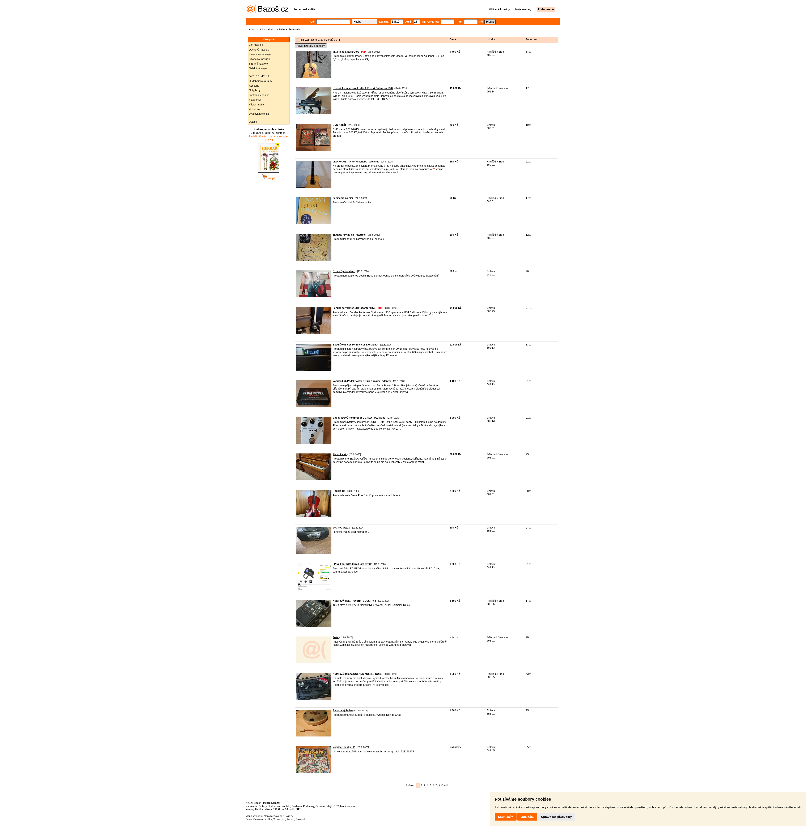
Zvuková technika (259, 113)
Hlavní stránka (257, 29)
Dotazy (263, 806)
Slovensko (279, 819)
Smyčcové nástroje (260, 59)
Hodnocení (274, 806)
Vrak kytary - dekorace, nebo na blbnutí (356, 161)
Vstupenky (255, 99)
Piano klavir (340, 454)
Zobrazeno (532, 39)
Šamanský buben (343, 710)
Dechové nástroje (259, 49)
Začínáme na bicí (343, 198)
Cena (453, 39)
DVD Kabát (339, 124)
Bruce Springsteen (344, 271)
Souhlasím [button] (505, 816)
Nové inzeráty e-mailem (310, 45)
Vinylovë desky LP (344, 747)
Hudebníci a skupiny (260, 81)
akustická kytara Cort (346, 51)
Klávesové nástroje (260, 54)
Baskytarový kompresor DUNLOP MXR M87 (359, 417)
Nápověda (252, 806)
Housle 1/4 (339, 491)
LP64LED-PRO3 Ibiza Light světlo (352, 564)
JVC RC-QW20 (341, 527)
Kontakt (286, 806)
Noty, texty (254, 90)
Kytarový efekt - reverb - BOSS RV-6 (354, 600)
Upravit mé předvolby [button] (556, 816)
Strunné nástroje (258, 63)
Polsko (290, 819)
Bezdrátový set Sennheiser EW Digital (355, 344)
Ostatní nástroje (258, 68)
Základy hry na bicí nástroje (349, 234)
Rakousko (301, 819)
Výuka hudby (256, 104)
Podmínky (308, 806)
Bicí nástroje (256, 44)
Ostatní (253, 121)
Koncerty (254, 85)
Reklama (297, 806)
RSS (336, 806)
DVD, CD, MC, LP (259, 76)
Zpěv (336, 637)
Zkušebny (254, 109)
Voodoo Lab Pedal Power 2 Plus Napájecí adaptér (362, 381)
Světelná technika (259, 95)
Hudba (272, 29)
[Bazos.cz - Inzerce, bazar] (267, 11)
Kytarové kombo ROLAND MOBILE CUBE (357, 674)
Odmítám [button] (527, 816)
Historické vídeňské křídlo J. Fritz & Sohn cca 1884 (363, 88)
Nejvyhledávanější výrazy (278, 816)
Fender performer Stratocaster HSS (354, 308)
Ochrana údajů (323, 806)
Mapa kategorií (254, 816)
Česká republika (262, 819)
